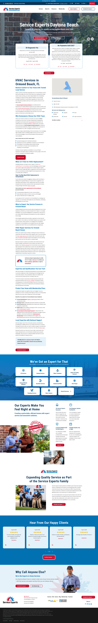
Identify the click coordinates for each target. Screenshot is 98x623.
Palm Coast (42, 328)
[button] (92, 39)
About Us (59, 445)
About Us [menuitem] (47, 9)
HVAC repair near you (22, 236)
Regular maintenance (32, 299)
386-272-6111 (92, 3)
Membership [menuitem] (62, 9)
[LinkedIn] (89, 604)
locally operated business (23, 108)
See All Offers (48, 73)
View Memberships (35, 586)
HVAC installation (28, 261)
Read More (14, 540)
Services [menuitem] (41, 9)
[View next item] (52, 551)
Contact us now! (20, 157)
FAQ (72, 3)
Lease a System (73, 9)
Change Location (63, 3)
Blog (60, 596)
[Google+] (91, 604)
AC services (26, 245)
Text (26, 64)
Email (31, 64)
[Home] (11, 9)
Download (38, 64)
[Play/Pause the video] (88, 39)
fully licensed (32, 122)
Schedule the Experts (87, 9)
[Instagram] (87, 604)
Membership (64, 596)
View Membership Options (56, 37)
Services (49, 596)
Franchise (70, 596)
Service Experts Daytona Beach (53, 3)
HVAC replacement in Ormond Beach (32, 188)
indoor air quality (31, 185)
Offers (84, 3)
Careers (78, 3)
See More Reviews (48, 557)
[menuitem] (5, 620)
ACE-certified (31, 280)
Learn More (53, 1)
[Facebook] (85, 604)
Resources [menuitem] (54, 9)
